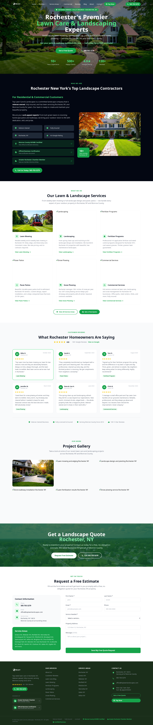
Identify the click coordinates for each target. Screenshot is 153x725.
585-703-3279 (134, 4)
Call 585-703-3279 (91, 555)
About (92, 4)
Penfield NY (83, 682)
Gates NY (82, 692)
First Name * (70, 596)
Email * (68, 605)
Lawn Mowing (50, 682)
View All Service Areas (67, 312)
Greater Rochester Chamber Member (120, 719)
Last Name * (108, 596)
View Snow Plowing (66, 301)
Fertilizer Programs (52, 686)
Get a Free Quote (66, 50)
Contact (99, 4)
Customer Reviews (51, 676)
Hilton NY (82, 696)
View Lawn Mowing (22, 252)
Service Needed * (72, 614)
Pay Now (111, 4)
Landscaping (49, 689)
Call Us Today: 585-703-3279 (28, 170)
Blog (85, 4)
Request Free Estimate (64, 555)
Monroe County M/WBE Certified (94, 719)
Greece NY (82, 676)
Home (34, 4)
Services (42, 4)
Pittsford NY (83, 686)
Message (71, 633)
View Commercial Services (112, 301)
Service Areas (54, 4)
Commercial (68, 4)
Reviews (78, 4)
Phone (106, 605)
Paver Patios (49, 692)
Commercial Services (52, 699)
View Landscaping (65, 252)
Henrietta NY (83, 689)
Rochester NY (83, 672)
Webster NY (83, 679)
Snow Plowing (50, 696)
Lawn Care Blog (50, 679)
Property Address (72, 624)
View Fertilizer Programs (111, 252)
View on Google (93, 342)
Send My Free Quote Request (103, 650)
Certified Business (60, 722)
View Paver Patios (21, 301)
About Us (48, 672)
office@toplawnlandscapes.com (32, 612)
